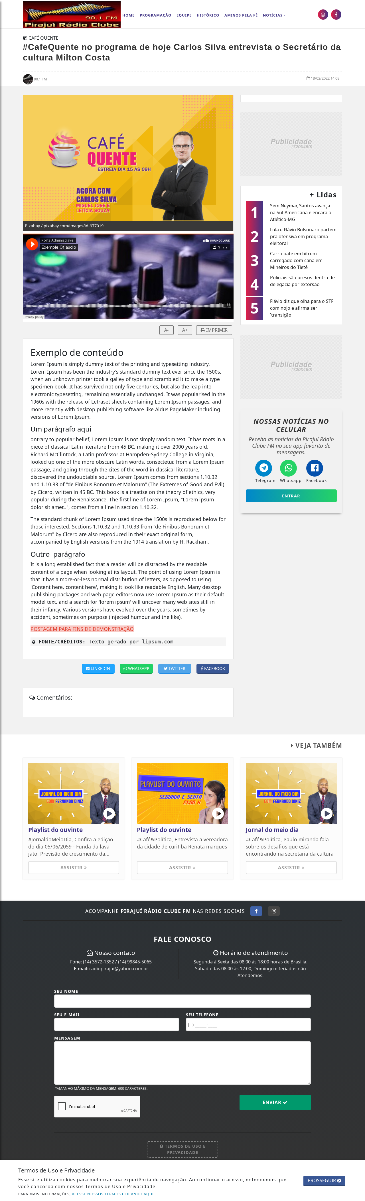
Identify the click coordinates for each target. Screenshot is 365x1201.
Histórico (208, 15)
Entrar (291, 496)
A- (166, 330)
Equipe (184, 15)
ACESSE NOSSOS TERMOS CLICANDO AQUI (113, 1193)
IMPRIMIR (216, 330)
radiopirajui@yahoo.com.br (118, 968)
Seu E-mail (67, 1014)
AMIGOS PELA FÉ (241, 15)
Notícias (273, 15)
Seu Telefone (202, 1014)
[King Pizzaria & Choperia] (291, 143)
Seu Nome (66, 991)
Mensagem (67, 1038)
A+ (185, 330)
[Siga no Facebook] (256, 911)
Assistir (72, 867)
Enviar (273, 1102)
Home (128, 15)
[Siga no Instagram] (274, 911)
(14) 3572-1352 (98, 962)
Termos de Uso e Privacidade (184, 1149)
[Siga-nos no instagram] (323, 14)
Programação (155, 15)
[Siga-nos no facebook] (336, 14)
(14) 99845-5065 (135, 962)
